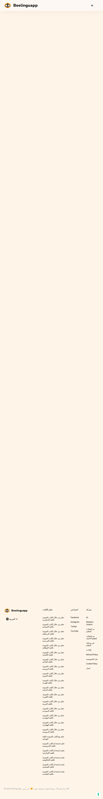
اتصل (88, 668)
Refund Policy (92, 655)
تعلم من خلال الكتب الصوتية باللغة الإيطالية (53, 646)
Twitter (74, 626)
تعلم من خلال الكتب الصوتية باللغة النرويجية (53, 730)
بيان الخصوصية (92, 659)
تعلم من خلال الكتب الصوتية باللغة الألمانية (53, 653)
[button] (92, 5)
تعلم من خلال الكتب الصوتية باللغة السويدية (53, 709)
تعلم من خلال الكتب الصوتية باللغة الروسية (53, 667)
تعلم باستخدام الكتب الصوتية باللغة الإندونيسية (54, 744)
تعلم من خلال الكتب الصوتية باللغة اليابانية (53, 660)
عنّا (87, 617)
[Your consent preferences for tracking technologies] (98, 794)
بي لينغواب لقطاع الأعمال (91, 637)
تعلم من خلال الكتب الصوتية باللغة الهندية (53, 681)
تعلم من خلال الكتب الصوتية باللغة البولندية (53, 716)
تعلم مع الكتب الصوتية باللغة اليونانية (53, 737)
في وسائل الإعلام (90, 644)
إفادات (88, 650)
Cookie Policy (91, 664)
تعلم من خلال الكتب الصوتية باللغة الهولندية (53, 723)
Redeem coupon (89, 623)
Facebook (75, 617)
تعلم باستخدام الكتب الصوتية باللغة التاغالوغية (54, 758)
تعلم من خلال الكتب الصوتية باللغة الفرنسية (53, 639)
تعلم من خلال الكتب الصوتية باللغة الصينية (53, 674)
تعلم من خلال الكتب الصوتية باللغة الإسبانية (53, 625)
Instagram (75, 622)
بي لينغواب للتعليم (90, 630)
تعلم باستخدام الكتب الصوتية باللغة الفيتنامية (54, 765)
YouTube (74, 631)
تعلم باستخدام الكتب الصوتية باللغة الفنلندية (54, 773)
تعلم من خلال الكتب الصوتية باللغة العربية (53, 702)
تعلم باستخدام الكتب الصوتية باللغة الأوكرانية (54, 751)
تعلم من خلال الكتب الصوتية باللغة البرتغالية (53, 632)
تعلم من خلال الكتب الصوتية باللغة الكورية (53, 695)
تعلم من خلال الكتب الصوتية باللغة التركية (53, 688)
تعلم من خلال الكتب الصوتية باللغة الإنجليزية (53, 618)
